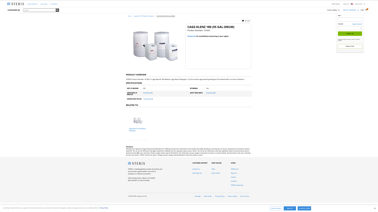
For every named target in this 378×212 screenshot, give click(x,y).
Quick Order (216, 173)
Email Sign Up (197, 173)
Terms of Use (244, 196)
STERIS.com (235, 169)
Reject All (290, 208)
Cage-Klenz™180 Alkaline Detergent (144, 16)
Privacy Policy (220, 196)
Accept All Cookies (304, 208)
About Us (234, 173)
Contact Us (346, 4)
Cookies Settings (276, 208)
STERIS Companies (237, 185)
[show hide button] (361, 28)
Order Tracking (336, 4)
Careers (233, 177)
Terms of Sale (232, 196)
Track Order (208, 196)
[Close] (375, 208)
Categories (13, 10)
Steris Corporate (32, 4)
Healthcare (43, 4)
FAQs (213, 169)
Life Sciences (53, 4)
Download (147, 93)
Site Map (198, 196)
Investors (234, 181)
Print (247, 21)
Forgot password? (357, 24)
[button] (57, 10)
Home (129, 16)
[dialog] (350, 33)
